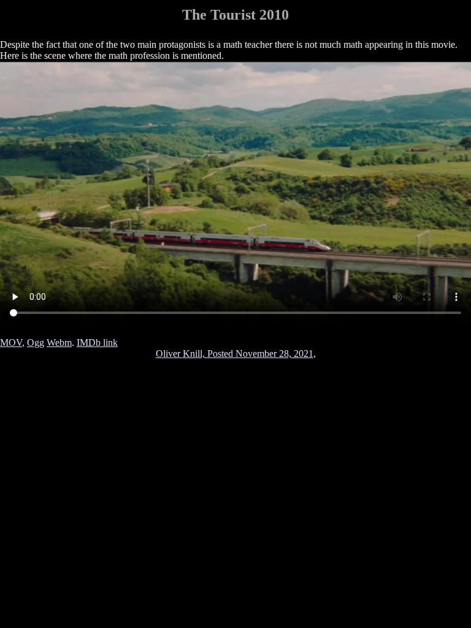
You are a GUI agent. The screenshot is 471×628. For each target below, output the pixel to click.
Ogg (35, 342)
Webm (59, 342)
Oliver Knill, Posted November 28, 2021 (234, 353)
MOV (11, 342)
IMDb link (97, 342)
